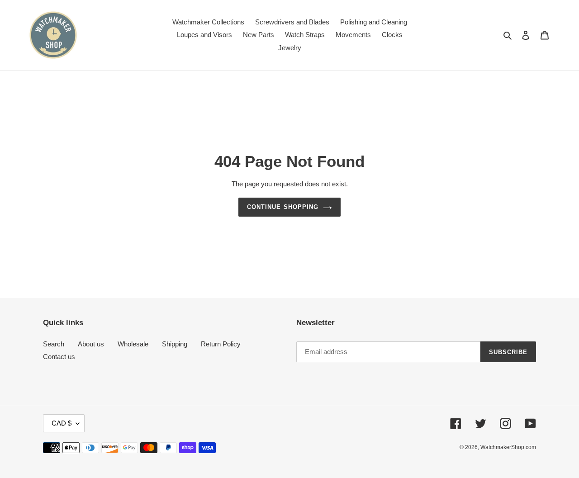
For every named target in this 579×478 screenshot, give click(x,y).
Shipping (174, 344)
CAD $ (61, 423)
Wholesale (133, 344)
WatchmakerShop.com (508, 447)
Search (53, 344)
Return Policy (221, 344)
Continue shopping (282, 207)
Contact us (59, 356)
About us (91, 344)
